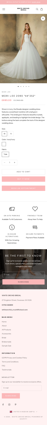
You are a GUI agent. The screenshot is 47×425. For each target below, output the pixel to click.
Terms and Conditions (10, 362)
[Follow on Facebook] (3, 404)
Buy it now (23, 179)
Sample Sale (6, 346)
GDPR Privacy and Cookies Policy (14, 358)
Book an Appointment (23, 188)
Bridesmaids (6, 342)
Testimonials (6, 370)
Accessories (6, 334)
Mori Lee (6, 92)
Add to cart (23, 172)
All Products (6, 330)
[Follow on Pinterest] (15, 404)
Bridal (4, 338)
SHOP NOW (36, 2)
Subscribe (23, 282)
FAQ (3, 366)
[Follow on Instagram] (9, 404)
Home (4, 322)
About (4, 326)
